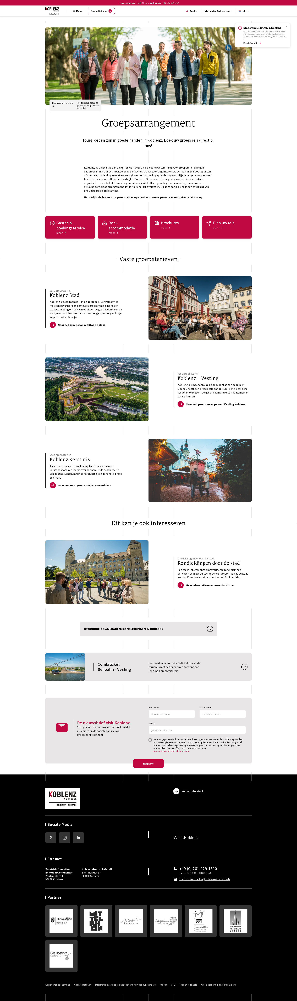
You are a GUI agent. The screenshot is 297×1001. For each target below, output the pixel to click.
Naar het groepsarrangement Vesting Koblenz (215, 404)
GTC (173, 984)
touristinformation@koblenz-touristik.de (204, 879)
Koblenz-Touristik (193, 791)
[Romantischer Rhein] (96, 921)
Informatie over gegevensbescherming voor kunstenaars (125, 984)
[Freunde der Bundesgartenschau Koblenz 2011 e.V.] (166, 921)
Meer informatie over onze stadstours (210, 585)
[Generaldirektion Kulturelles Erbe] (61, 921)
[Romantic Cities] (201, 921)
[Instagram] (64, 837)
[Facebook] (50, 837)
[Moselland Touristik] (131, 921)
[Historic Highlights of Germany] (235, 921)
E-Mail (151, 723)
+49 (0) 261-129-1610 (198, 869)
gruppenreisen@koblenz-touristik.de (87, 106)
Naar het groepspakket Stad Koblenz (82, 325)
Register (148, 763)
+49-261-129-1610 (170, 3)
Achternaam (205, 707)
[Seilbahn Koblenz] (61, 956)
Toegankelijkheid (188, 984)
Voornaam (153, 707)
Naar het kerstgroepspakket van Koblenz (84, 485)
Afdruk (163, 984)
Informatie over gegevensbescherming (171, 751)
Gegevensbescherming (57, 984)
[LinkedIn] (78, 837)
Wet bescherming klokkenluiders (218, 984)
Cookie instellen (82, 984)
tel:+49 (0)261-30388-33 (87, 103)
